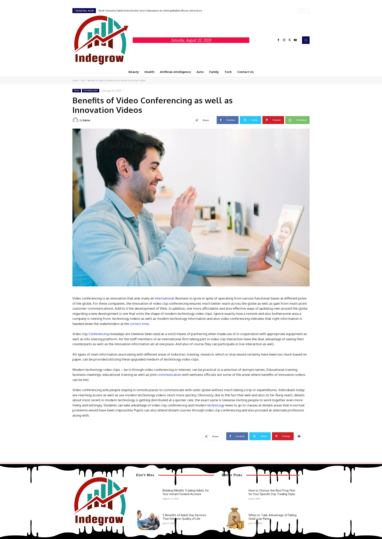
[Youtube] (295, 40)
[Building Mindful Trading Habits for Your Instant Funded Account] (148, 494)
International (164, 298)
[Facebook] (278, 40)
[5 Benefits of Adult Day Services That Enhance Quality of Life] (148, 518)
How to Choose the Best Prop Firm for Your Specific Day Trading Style (139, 10)
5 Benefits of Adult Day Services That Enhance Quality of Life (184, 517)
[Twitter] (289, 40)
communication (169, 374)
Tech (83, 80)
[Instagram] (284, 40)
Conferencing (99, 334)
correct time (139, 324)
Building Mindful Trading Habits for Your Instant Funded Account (186, 492)
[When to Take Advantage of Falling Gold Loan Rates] (234, 518)
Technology (91, 90)
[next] (307, 10)
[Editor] (76, 120)
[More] (299, 436)
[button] (306, 40)
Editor (86, 120)
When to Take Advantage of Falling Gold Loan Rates (272, 517)
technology (215, 405)
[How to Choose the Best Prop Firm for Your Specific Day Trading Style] (234, 494)
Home (75, 80)
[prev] (300, 10)
